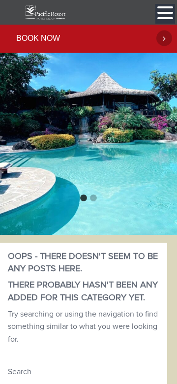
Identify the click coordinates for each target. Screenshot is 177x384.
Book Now (38, 38)
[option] (88, 129)
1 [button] (83, 198)
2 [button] (93, 198)
